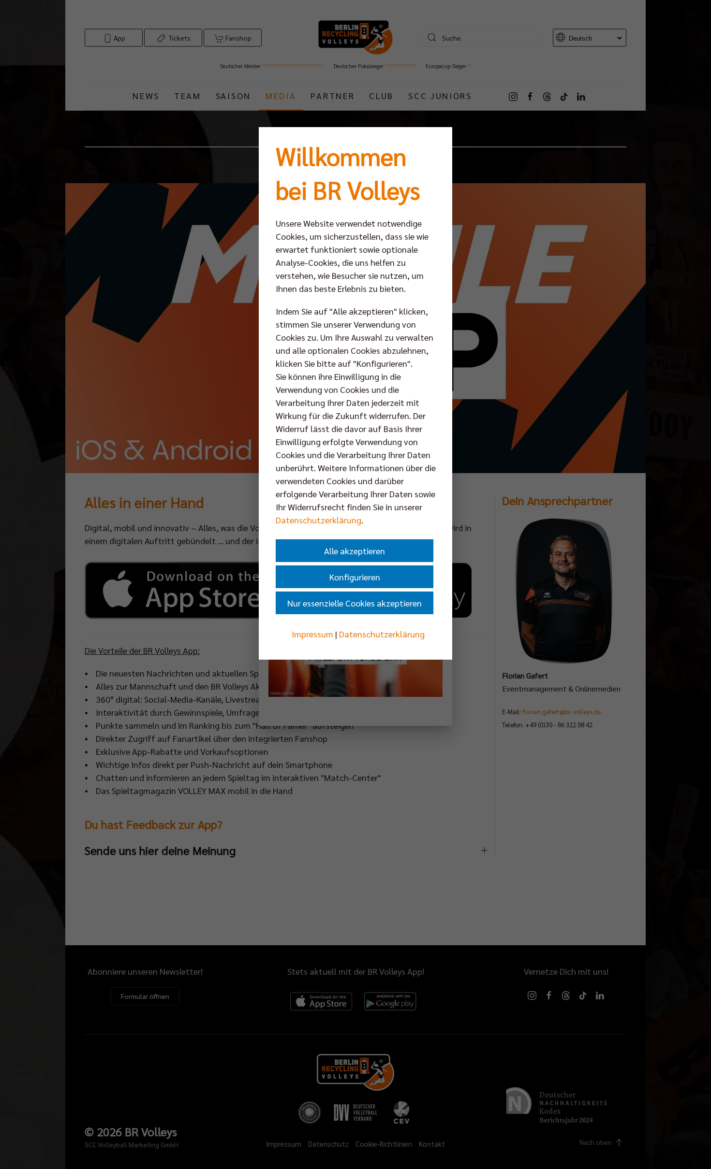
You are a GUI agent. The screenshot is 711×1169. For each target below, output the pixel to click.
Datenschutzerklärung (318, 519)
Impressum (312, 633)
